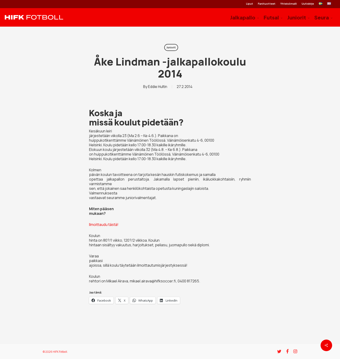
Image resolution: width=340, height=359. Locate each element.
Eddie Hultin (157, 86)
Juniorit (171, 47)
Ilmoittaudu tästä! (103, 224)
